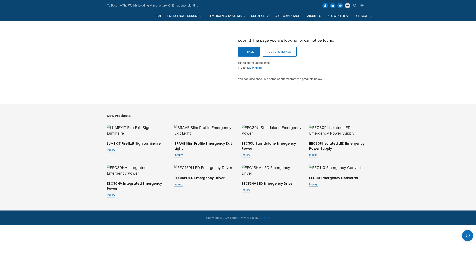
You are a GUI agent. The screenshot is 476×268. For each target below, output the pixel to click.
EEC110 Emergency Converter (333, 178)
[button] (371, 16)
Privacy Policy (249, 218)
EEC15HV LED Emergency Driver (268, 183)
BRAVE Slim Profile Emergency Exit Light (203, 146)
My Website (254, 68)
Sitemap (264, 218)
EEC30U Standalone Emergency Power (269, 146)
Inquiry (111, 149)
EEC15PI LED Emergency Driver (199, 178)
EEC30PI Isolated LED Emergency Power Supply (337, 146)
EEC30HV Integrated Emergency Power (134, 186)
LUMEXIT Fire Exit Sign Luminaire (134, 143)
